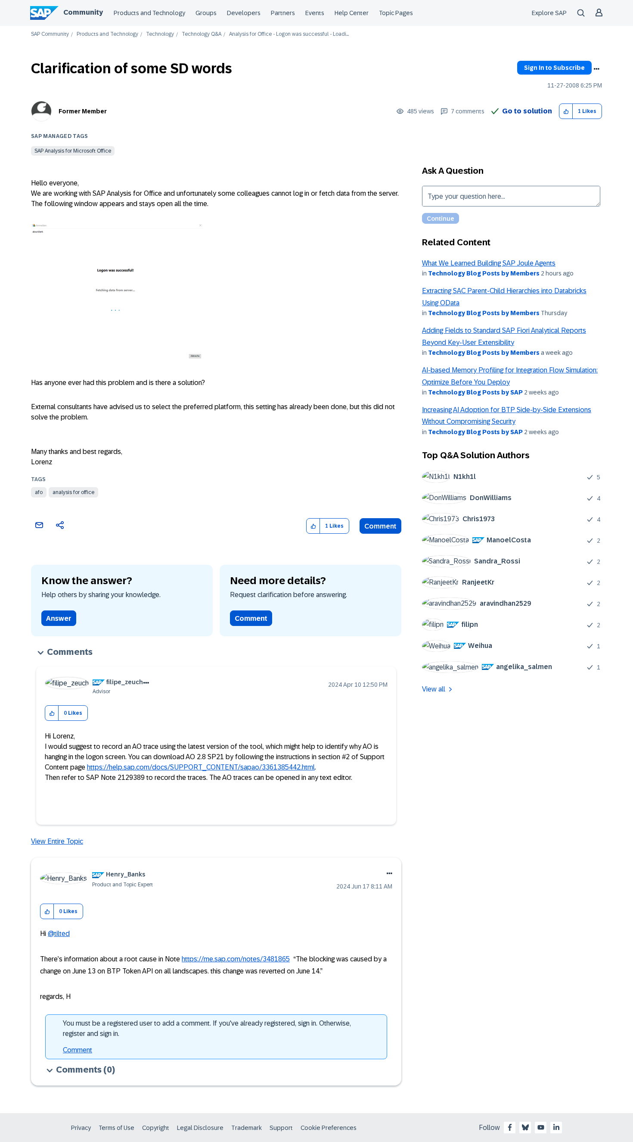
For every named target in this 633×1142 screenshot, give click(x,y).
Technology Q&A (201, 34)
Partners (283, 12)
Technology (160, 34)
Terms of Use (116, 1127)
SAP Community (50, 34)
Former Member (83, 111)
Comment (380, 526)
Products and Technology (149, 12)
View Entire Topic (57, 841)
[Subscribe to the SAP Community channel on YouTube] (540, 1127)
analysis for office (73, 492)
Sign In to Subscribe (554, 67)
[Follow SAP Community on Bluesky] (525, 1127)
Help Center (352, 12)
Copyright (155, 1127)
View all (433, 689)
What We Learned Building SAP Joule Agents (488, 263)
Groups (206, 12)
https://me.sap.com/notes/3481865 (236, 959)
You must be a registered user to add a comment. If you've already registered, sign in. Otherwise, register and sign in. (207, 1028)
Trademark (246, 1127)
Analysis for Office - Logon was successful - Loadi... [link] (289, 34)
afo (39, 492)
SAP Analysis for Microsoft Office (72, 151)
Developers (244, 12)
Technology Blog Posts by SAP (475, 392)
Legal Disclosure (200, 1127)
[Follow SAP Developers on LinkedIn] (556, 1127)
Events (314, 12)
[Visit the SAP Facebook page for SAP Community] (509, 1127)
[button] (566, 111)
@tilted (59, 933)
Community (83, 12)
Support (281, 1127)
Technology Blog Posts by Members (484, 273)
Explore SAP (549, 12)
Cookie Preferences (329, 1127)
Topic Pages (396, 12)
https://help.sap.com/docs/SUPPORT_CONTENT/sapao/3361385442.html (201, 767)
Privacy (81, 1127)
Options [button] (596, 69)
